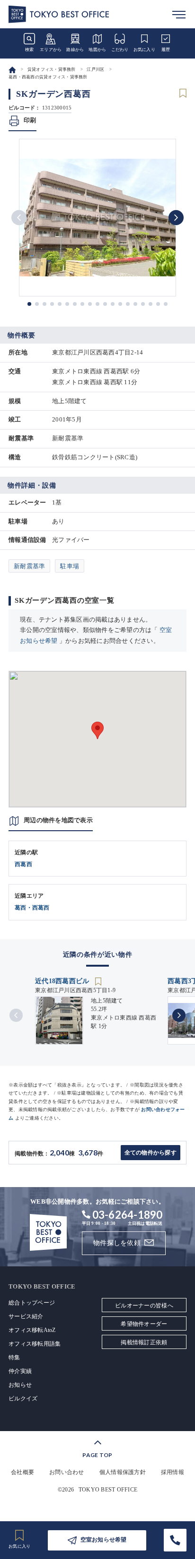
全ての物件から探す (150, 1152)
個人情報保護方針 (122, 1472)
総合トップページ (32, 1302)
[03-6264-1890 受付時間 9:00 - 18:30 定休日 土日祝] (175, 1540)
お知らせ (20, 1385)
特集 (14, 1357)
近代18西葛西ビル (63, 981)
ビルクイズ (23, 1398)
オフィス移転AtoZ (32, 1330)
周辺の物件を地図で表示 (58, 820)
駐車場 (69, 566)
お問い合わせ (66, 1472)
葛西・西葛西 (32, 907)
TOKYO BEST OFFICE (108, 1489)
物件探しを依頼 (117, 1243)
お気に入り (144, 49)
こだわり (120, 49)
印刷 (30, 120)
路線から (75, 49)
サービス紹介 (26, 1316)
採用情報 (172, 1472)
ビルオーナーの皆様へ (144, 1305)
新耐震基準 (29, 566)
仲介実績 (20, 1371)
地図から (97, 49)
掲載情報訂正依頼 (144, 1342)
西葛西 (23, 864)
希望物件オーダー (144, 1324)
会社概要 (22, 1472)
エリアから (51, 49)
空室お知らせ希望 (103, 1539)
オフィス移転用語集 (35, 1343)
